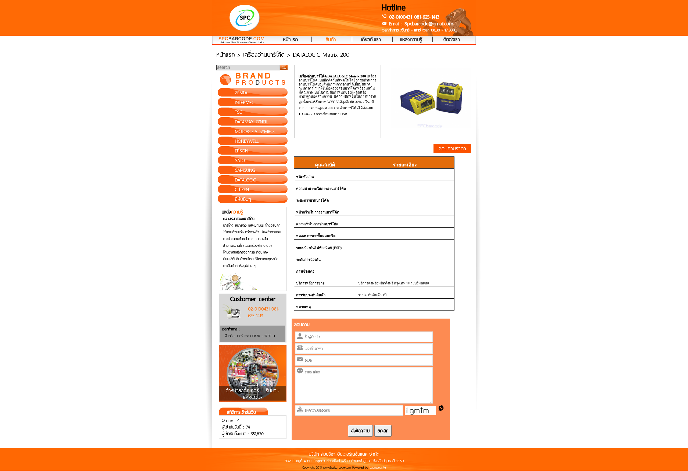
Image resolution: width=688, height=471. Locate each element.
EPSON (241, 151)
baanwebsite (378, 467)
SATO (240, 160)
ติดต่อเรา (451, 40)
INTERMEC (244, 102)
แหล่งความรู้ (411, 40)
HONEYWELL (247, 141)
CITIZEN (242, 189)
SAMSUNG (245, 170)
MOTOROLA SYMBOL (255, 131)
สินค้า (331, 40)
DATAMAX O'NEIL (251, 121)
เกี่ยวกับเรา (371, 40)
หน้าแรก (290, 40)
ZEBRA (241, 92)
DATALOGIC (245, 180)
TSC (238, 112)
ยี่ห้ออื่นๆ (243, 199)
